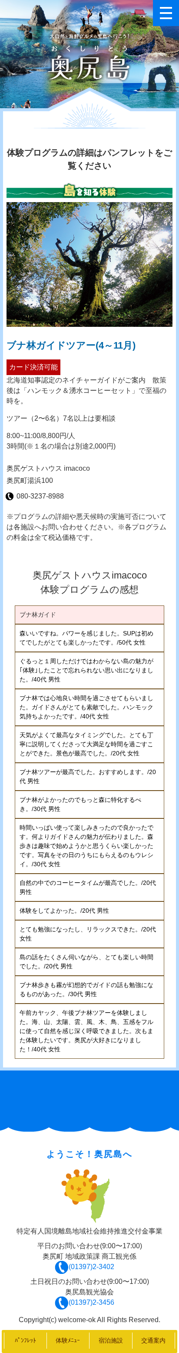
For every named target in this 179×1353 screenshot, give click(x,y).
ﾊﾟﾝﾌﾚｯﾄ (25, 1340)
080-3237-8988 (40, 496)
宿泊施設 (111, 1340)
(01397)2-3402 (91, 1266)
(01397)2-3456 (91, 1302)
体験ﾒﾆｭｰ (68, 1340)
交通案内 (153, 1340)
